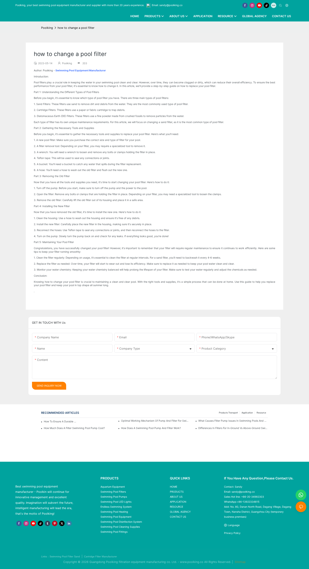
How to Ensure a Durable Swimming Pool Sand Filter (60, 421)
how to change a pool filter (76, 28)
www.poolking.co (191, 562)
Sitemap (240, 562)
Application (247, 412)
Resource (261, 412)
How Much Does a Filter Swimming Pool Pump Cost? (74, 428)
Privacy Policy (232, 532)
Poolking (47, 28)
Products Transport (228, 412)
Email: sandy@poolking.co (167, 5)
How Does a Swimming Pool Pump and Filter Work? (151, 428)
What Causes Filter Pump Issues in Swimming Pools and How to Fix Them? (233, 420)
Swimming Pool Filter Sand (65, 556)
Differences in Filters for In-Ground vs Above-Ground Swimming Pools (233, 428)
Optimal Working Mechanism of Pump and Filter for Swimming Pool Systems (156, 420)
